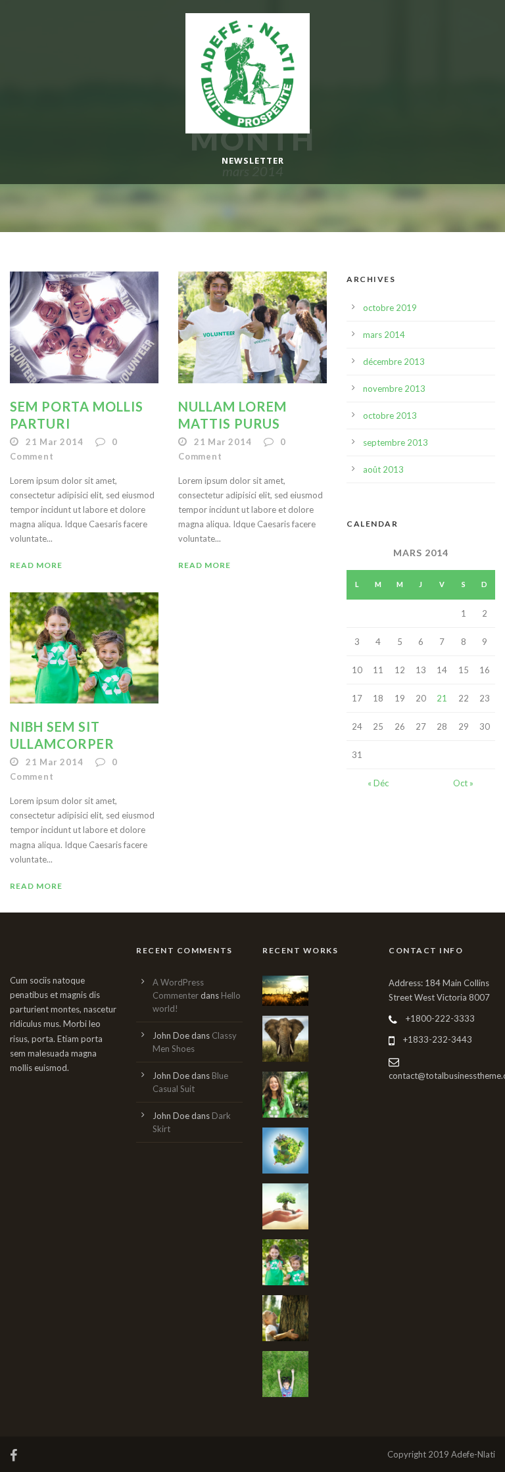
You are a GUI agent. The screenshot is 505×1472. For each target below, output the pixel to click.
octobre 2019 (390, 307)
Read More (36, 565)
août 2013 (383, 469)
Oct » (463, 783)
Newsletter (253, 160)
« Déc (378, 783)
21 (442, 698)
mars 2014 (384, 334)
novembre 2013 (394, 388)
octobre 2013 (390, 415)
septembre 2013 (395, 442)
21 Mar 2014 (55, 442)
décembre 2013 (394, 361)
